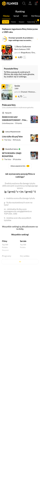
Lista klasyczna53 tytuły (12, 123)
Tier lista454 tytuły (12, 140)
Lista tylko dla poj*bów (12, 136)
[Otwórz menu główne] (36, 3)
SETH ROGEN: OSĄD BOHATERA (11, 154)
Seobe (17, 86)
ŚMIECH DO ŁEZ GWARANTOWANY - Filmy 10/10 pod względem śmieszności (14, 119)
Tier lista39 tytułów (12, 159)
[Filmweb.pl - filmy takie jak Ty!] (10, 3)
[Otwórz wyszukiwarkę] (24, 3)
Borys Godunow (23, 46)
